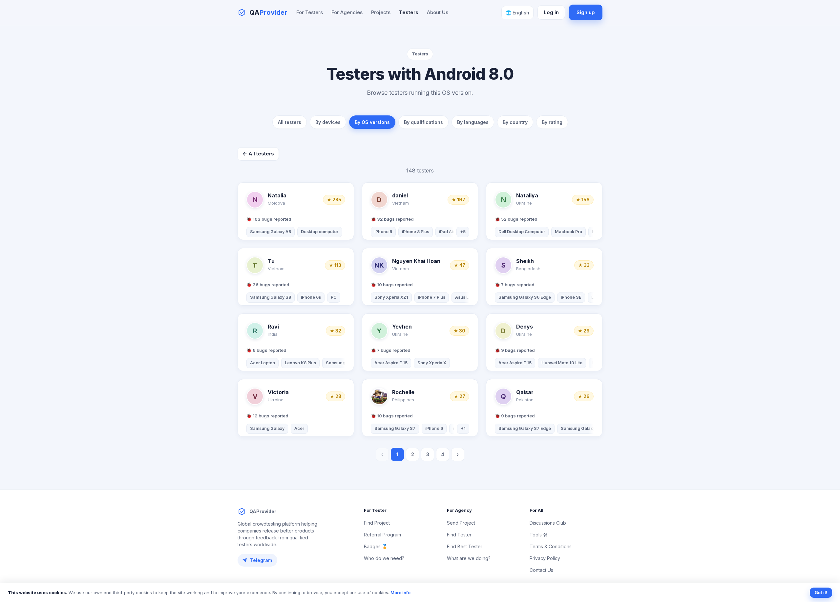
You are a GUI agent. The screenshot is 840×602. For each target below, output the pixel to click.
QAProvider (262, 511)
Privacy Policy (545, 558)
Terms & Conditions (551, 546)
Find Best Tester (464, 546)
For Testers (309, 12)
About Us (437, 12)
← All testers (258, 153)
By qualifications (423, 122)
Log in (551, 12)
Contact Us (541, 570)
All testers (289, 122)
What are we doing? (469, 558)
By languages (473, 122)
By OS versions (372, 122)
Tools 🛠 (539, 534)
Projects (380, 12)
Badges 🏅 (376, 546)
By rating (552, 122)
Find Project (377, 523)
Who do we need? (384, 558)
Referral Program (382, 534)
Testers (408, 12)
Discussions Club (548, 523)
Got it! (821, 592)
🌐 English (517, 12)
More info (400, 592)
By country (515, 122)
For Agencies (347, 12)
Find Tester (459, 534)
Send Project (461, 523)
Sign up (586, 12)
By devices (328, 122)
